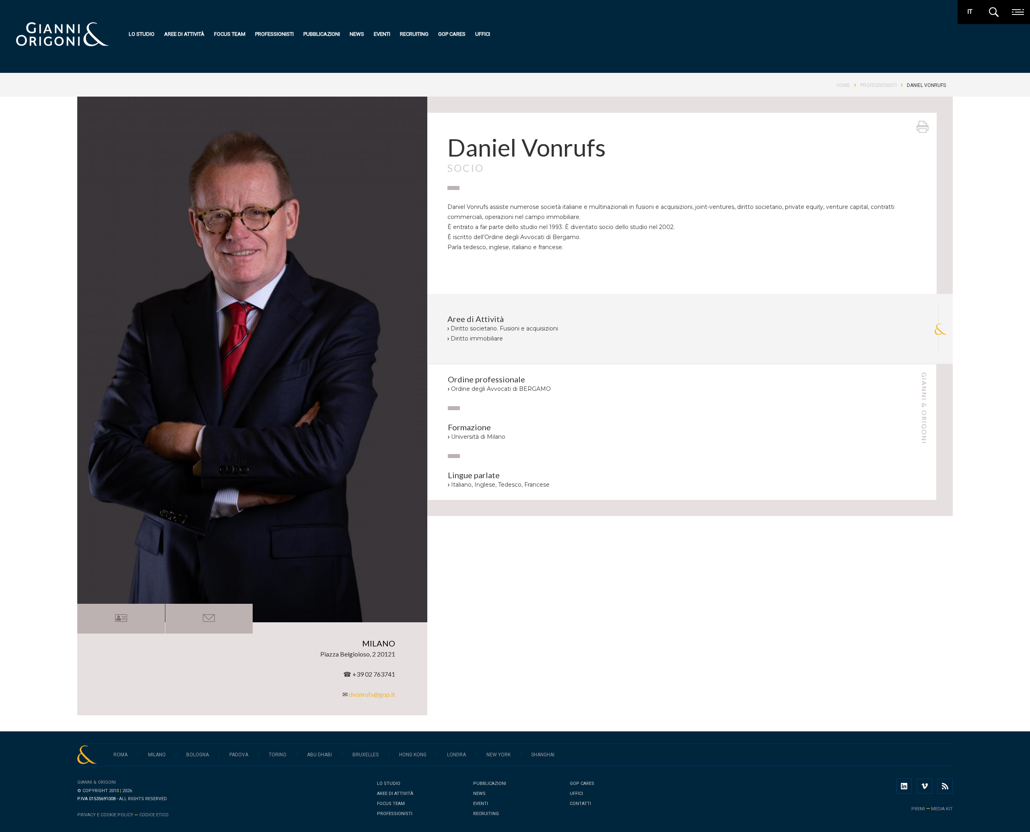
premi (918, 808)
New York (498, 755)
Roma (120, 755)
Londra (456, 755)
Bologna (197, 755)
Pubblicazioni (321, 34)
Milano (157, 755)
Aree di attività (184, 34)
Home (843, 85)
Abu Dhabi (319, 755)
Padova (238, 755)
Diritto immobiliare (477, 338)
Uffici (482, 34)
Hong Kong (412, 755)
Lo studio (141, 34)
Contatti (580, 803)
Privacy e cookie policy (105, 815)
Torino (277, 755)
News (357, 34)
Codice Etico (154, 815)
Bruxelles (365, 755)
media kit (942, 808)
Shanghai (542, 755)
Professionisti (274, 34)
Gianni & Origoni (96, 782)
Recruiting (414, 34)
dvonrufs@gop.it (372, 694)
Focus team (229, 34)
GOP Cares (452, 34)
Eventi (382, 34)
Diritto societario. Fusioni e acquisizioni (504, 328)
